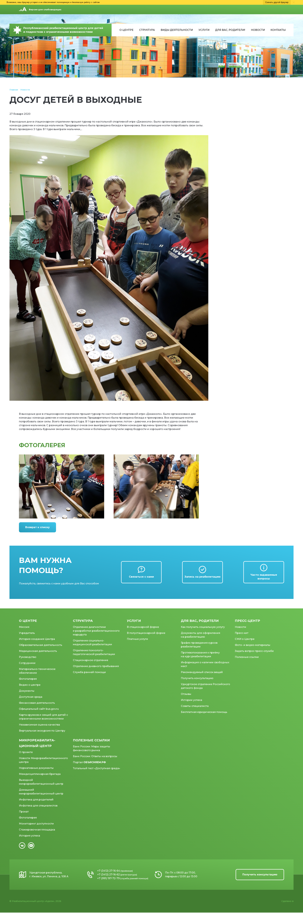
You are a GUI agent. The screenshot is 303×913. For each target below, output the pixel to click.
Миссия (24, 626)
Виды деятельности (177, 29)
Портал (89, 762)
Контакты (278, 29)
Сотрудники (27, 663)
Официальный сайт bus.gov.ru (39, 708)
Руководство (27, 657)
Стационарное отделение (90, 660)
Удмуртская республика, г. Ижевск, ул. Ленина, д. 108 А (48, 874)
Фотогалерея (28, 678)
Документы (26, 690)
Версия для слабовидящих (45, 9)
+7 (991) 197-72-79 (108, 878)
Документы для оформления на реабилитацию (200, 634)
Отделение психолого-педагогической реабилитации (94, 652)
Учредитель (27, 632)
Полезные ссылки (247, 657)
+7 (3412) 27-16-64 (108, 870)
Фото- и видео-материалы (252, 644)
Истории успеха (191, 700)
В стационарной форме (143, 626)
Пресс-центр (247, 621)
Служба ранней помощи (89, 672)
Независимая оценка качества (39, 724)
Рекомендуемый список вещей (202, 672)
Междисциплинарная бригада (40, 773)
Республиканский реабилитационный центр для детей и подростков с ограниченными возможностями (63, 30)
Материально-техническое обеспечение (37, 671)
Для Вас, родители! (230, 29)
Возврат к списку (37, 527)
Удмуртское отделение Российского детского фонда (205, 686)
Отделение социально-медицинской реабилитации (92, 642)
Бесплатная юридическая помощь (204, 712)
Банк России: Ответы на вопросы (95, 756)
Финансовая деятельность (37, 702)
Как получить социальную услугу (203, 626)
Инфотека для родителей (36, 799)
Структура (147, 29)
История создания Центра (37, 638)
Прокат (24, 811)
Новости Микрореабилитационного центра (43, 760)
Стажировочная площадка (37, 829)
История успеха (29, 835)
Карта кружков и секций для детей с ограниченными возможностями (43, 716)
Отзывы (186, 693)
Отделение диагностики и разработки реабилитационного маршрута (96, 630)
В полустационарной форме (146, 632)
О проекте (26, 752)
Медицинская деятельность (38, 651)
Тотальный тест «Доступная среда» (96, 768)
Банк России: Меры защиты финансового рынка (91, 748)
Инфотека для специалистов (38, 805)
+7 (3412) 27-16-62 (108, 874)
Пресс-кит (241, 632)
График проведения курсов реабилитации (199, 644)
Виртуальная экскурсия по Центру (42, 730)
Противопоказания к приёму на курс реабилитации (200, 654)
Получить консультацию (197, 678)
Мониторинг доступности (36, 823)
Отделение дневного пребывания (96, 666)
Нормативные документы (36, 767)
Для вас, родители (200, 621)
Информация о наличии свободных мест (205, 664)
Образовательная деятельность (40, 644)
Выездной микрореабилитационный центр (41, 781)
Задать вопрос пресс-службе (254, 651)
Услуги (204, 29)
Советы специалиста (195, 706)
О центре (126, 29)
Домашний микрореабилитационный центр (41, 791)
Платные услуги (137, 638)
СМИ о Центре (244, 638)
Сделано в (287, 901)
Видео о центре (29, 684)
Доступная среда (30, 696)
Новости (258, 29)
